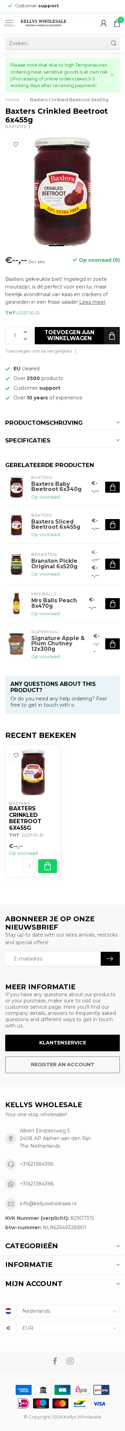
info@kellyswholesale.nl (48, 1203)
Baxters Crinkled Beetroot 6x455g (69, 99)
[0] (117, 23)
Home (12, 99)
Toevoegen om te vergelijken (38, 351)
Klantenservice (62, 1043)
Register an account (62, 1064)
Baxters (15, 127)
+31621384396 (36, 1164)
